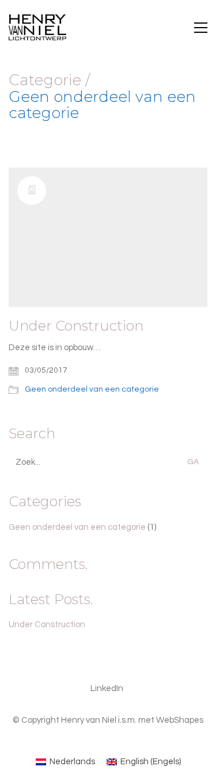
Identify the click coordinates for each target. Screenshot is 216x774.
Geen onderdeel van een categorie (102, 105)
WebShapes (179, 720)
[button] (200, 28)
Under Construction (76, 325)
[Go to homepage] (37, 27)
